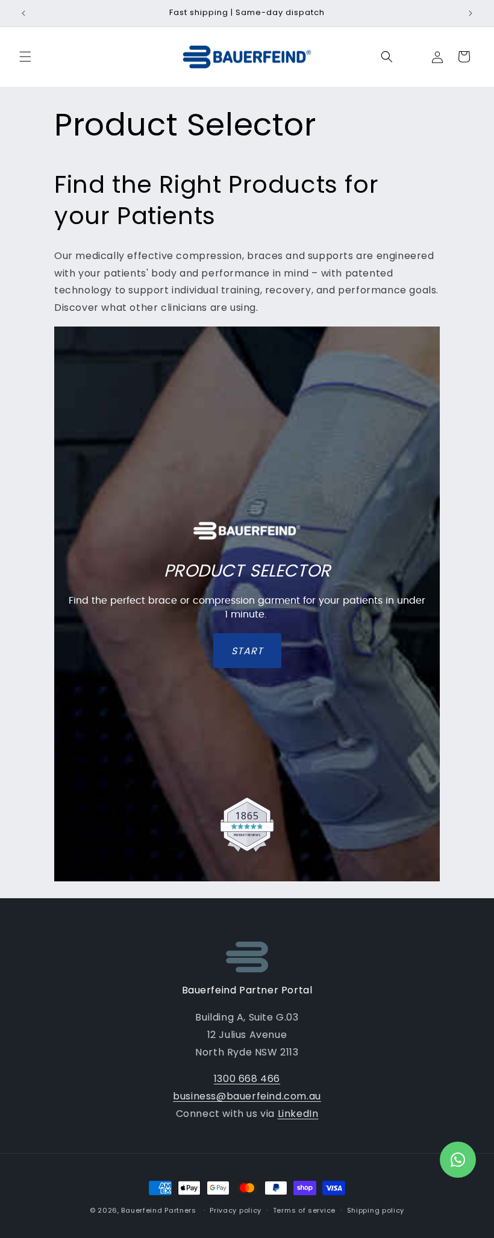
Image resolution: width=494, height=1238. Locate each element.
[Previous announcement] (23, 13)
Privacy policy (235, 1210)
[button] (25, 56)
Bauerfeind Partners (158, 1210)
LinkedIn (298, 1114)
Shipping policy (376, 1210)
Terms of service (304, 1210)
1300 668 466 (247, 1079)
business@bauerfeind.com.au (247, 1096)
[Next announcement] (470, 13)
